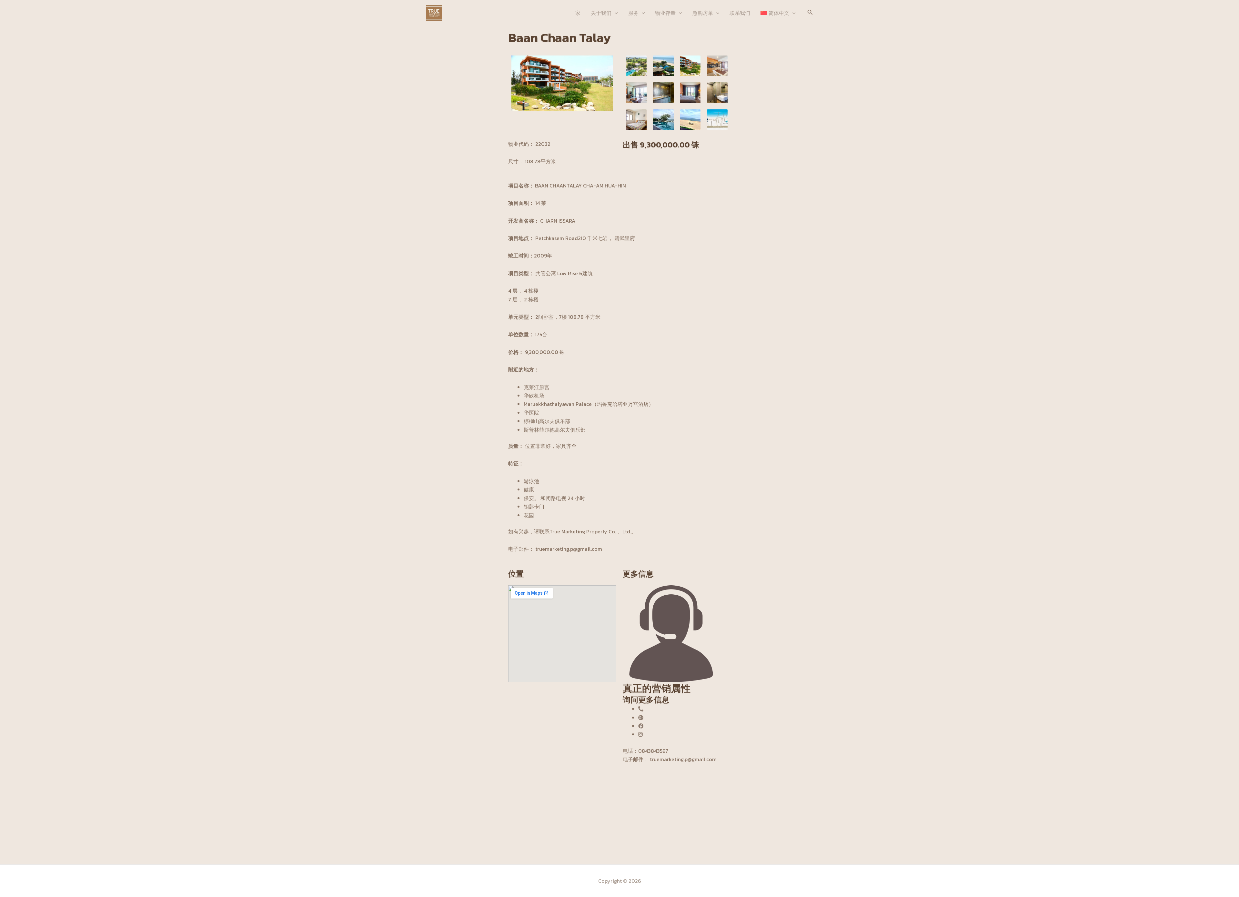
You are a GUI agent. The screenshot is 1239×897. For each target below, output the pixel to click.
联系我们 (740, 13)
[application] (614, 13)
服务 (633, 13)
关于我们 (601, 13)
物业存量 (665, 13)
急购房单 (702, 13)
